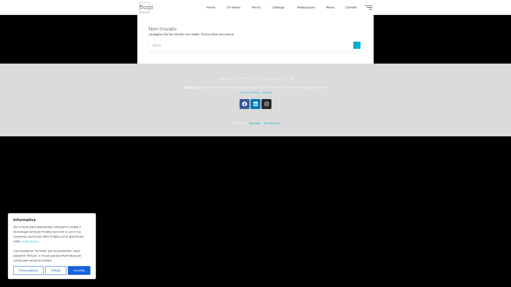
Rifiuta (55, 270)
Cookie (266, 92)
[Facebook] (245, 104)
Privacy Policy (249, 92)
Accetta (79, 270)
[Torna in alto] (495, 271)
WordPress (271, 123)
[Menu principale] (368, 8)
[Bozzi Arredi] (146, 7)
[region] (52, 246)
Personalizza (28, 270)
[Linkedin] (255, 104)
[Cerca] (356, 45)
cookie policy (30, 241)
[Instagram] (266, 104)
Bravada (254, 123)
